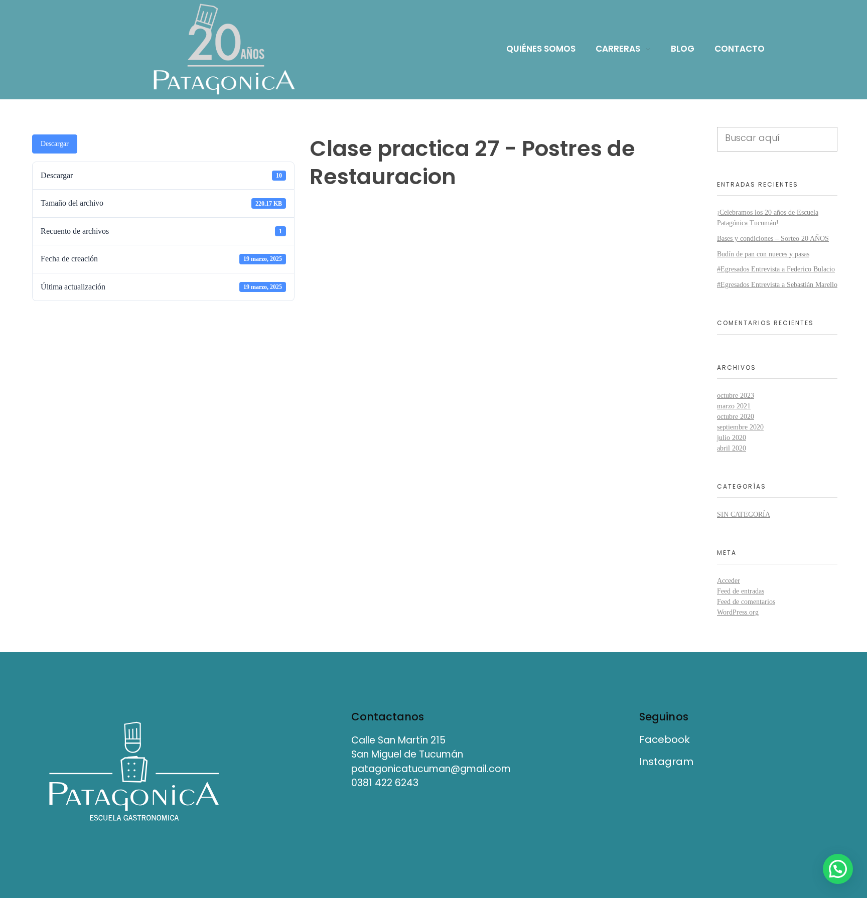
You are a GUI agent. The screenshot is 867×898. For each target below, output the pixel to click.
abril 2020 (731, 448)
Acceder (728, 580)
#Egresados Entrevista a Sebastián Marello (777, 284)
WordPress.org (738, 612)
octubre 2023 (735, 395)
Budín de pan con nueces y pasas (763, 254)
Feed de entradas (740, 591)
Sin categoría (743, 514)
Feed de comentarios (746, 602)
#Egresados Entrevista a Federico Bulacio (776, 269)
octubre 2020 (735, 416)
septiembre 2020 (740, 427)
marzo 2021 (734, 406)
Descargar (55, 143)
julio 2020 (731, 437)
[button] (838, 869)
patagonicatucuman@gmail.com (431, 769)
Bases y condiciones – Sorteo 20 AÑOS (773, 238)
